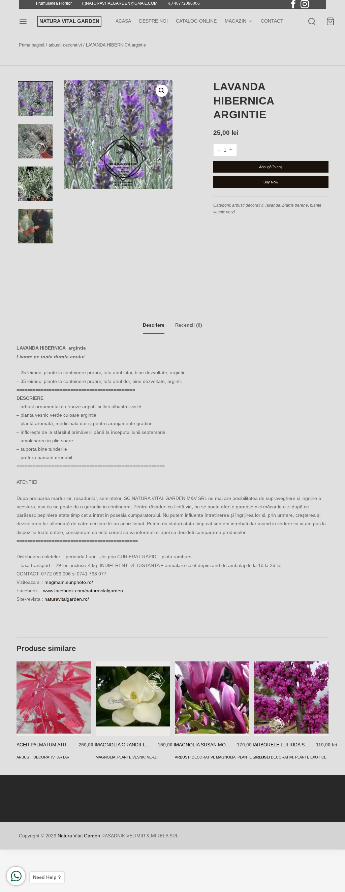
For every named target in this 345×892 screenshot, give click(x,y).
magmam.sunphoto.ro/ (68, 582)
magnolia (105, 757)
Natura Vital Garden (79, 835)
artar (63, 757)
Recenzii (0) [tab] (188, 325)
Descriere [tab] (153, 325)
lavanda (272, 205)
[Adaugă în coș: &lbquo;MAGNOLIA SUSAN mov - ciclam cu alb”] (202, 725)
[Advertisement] (172, 615)
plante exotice (310, 757)
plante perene (295, 205)
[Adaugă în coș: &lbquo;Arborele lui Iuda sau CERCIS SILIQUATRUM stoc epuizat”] (281, 725)
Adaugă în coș (271, 167)
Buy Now (270, 182)
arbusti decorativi (65, 45)
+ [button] (231, 150)
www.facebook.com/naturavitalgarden (83, 590)
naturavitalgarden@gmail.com (121, 3)
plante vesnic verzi (137, 757)
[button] (162, 91)
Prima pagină (31, 45)
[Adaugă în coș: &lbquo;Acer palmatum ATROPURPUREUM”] (44, 725)
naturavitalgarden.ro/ (66, 599)
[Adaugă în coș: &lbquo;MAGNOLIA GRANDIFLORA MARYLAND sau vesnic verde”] (123, 725)
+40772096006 (185, 3)
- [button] (219, 150)
